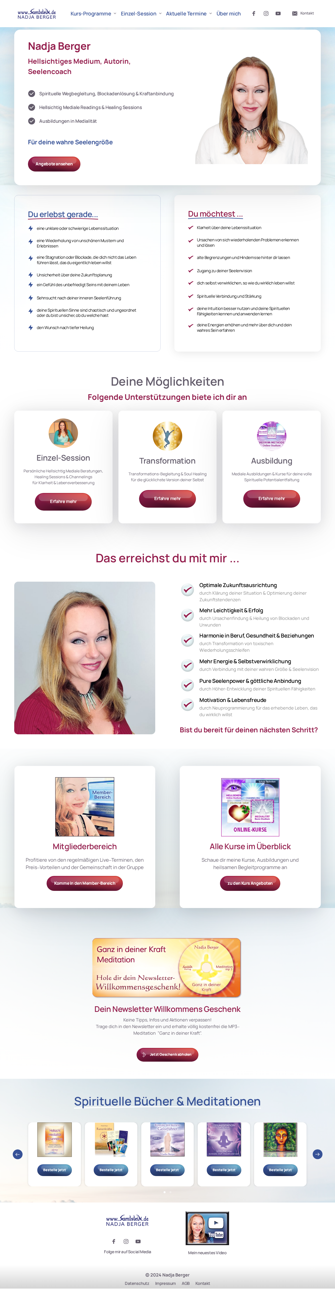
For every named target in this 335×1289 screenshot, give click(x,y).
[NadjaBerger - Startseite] (37, 13)
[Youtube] (280, 13)
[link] (167, 436)
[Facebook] (255, 13)
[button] (317, 1154)
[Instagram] (268, 13)
